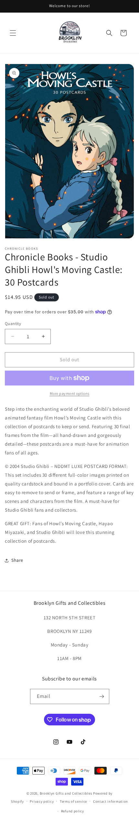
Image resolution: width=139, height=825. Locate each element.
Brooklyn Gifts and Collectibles (66, 793)
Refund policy (72, 811)
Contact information (110, 801)
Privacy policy (42, 801)
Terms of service (73, 801)
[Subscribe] (102, 696)
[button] (13, 33)
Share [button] (17, 560)
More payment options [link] (70, 393)
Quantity (13, 323)
